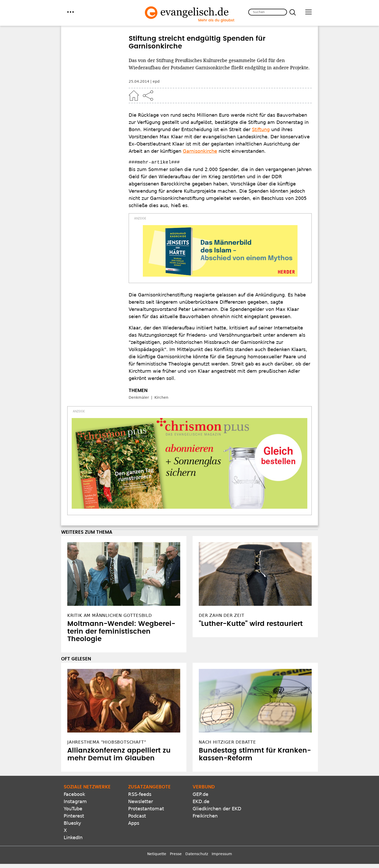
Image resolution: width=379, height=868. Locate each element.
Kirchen (161, 397)
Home (134, 95)
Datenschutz (196, 854)
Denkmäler (139, 397)
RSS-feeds (139, 794)
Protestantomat (146, 808)
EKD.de (201, 801)
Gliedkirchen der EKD (217, 808)
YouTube (73, 808)
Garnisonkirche (200, 151)
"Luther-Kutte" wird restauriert (251, 623)
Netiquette (156, 854)
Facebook (74, 794)
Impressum (222, 854)
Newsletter (140, 801)
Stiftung (261, 129)
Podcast (137, 816)
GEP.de (200, 794)
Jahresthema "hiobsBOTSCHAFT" (106, 742)
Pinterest (74, 816)
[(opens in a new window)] (220, 251)
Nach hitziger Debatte (227, 742)
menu (70, 12)
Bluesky (72, 823)
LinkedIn (73, 837)
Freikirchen (205, 816)
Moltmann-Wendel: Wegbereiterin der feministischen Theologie (121, 631)
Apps (133, 823)
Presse (176, 854)
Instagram (75, 801)
